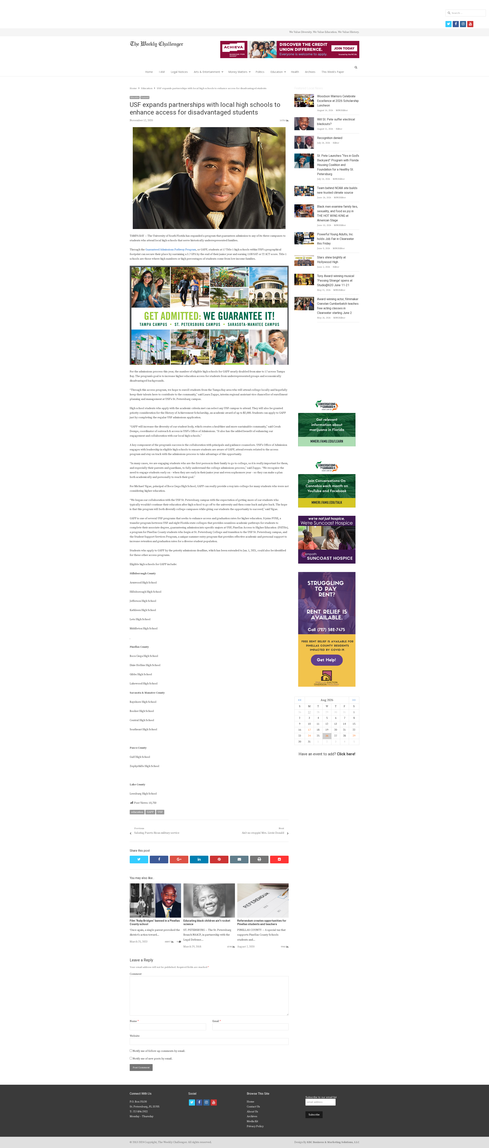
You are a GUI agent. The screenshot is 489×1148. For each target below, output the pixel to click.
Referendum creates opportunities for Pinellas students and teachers (261, 922)
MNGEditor (342, 110)
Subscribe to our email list (321, 1097)
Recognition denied (329, 138)
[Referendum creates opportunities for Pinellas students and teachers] (263, 885)
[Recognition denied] (304, 138)
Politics (260, 72)
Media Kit (252, 1121)
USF (160, 812)
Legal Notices (179, 72)
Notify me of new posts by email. (152, 1058)
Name (134, 1021)
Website (135, 1036)
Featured (145, 97)
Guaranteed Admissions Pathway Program (170, 249)
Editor (339, 129)
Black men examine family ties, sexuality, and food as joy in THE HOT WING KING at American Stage (337, 213)
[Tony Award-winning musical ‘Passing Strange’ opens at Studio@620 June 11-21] (304, 276)
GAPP (150, 812)
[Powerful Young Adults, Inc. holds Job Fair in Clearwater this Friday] (304, 234)
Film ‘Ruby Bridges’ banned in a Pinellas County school (155, 922)
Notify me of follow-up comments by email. (159, 1051)
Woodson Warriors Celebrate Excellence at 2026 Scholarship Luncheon (338, 101)
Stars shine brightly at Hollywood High (331, 259)
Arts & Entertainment (207, 72)
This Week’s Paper (332, 72)
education (137, 812)
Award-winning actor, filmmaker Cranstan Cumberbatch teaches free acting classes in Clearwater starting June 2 (338, 306)
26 (326, 736)
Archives (310, 72)
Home (149, 72)
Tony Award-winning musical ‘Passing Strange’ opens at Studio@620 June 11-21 (335, 281)
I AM (162, 72)
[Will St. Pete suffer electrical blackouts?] (304, 119)
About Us (252, 1111)
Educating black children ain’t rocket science (206, 922)
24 (309, 736)
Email (216, 1021)
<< (299, 700)
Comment (136, 974)
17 (309, 730)
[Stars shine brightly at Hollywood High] (304, 257)
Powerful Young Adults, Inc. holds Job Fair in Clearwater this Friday (335, 239)
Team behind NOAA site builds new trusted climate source (337, 190)
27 (309, 712)
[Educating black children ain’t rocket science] (209, 885)
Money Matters (237, 72)
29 (354, 736)
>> (354, 700)
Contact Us (253, 1106)
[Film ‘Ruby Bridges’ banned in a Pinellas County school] (155, 885)
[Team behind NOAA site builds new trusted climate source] (304, 188)
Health (295, 72)
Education (276, 72)
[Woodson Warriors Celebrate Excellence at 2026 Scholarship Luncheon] (304, 96)
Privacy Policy (255, 1126)
